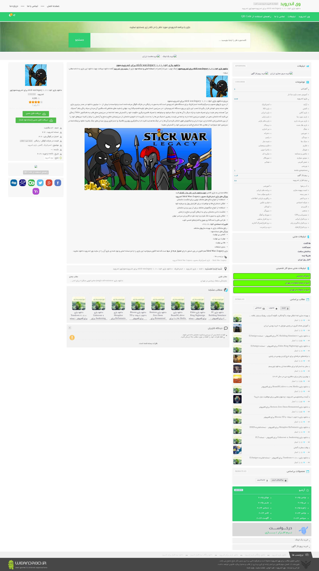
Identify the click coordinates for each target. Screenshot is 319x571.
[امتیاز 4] (38, 102)
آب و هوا (304, 186)
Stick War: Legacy (219, 260)
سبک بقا (304, 141)
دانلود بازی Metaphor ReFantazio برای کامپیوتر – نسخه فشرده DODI (279, 427)
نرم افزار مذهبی (263, 219)
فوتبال (304, 150)
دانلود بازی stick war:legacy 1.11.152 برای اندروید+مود (148, 65)
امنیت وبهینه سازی (300, 190)
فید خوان (270, 568)
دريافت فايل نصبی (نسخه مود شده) (33, 120)
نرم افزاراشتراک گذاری (260, 223)
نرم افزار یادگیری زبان (298, 223)
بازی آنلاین (303, 113)
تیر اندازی (265, 129)
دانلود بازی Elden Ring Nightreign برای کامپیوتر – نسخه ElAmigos (279, 346)
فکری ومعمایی (264, 145)
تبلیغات (291, 16)
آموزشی (304, 89)
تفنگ (305, 129)
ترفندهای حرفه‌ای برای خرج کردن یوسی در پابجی (288, 356)
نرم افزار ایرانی (301, 219)
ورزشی (304, 166)
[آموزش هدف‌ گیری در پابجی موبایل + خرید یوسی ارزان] (237, 332)
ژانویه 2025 (300, 508)
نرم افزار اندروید (300, 180)
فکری (305, 145)
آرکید (305, 104)
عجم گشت (306, 247)
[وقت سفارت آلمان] (237, 454)
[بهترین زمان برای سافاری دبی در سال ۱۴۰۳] (237, 383)
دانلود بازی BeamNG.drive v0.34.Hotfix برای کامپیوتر (284, 387)
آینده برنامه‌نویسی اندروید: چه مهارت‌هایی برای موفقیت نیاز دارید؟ (281, 397)
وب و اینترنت (264, 227)
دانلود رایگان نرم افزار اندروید (201, 555)
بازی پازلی (265, 117)
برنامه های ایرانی (263, 190)
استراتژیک (47, 145)
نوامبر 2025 (300, 498)
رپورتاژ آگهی (302, 175)
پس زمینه (303, 194)
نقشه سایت (260, 568)
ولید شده (250, 568)
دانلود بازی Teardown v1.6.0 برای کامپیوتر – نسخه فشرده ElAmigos (279, 458)
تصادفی (258, 308)
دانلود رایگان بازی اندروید (255, 555)
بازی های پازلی (263, 121)
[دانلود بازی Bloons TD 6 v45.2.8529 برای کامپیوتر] (237, 423)
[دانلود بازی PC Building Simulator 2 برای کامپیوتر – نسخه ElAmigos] (237, 342)
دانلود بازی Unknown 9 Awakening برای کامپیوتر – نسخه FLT (281, 437)
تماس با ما (32, 6)
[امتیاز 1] (30, 102)
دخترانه (266, 133)
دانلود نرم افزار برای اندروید (172, 555)
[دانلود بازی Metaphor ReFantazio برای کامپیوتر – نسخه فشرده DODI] (237, 433)
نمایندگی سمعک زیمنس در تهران (214, 281)
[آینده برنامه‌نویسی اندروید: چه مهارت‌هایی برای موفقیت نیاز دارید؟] (237, 403)
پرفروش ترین (277, 480)
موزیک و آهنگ (264, 215)
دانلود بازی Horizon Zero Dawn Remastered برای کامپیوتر (283, 407)
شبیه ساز (266, 141)
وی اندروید (304, 16)
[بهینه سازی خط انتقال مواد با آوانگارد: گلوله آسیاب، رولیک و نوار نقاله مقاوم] (237, 322)
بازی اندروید (32, 145)
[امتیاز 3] (35, 102)
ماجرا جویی (265, 150)
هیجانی (266, 162)
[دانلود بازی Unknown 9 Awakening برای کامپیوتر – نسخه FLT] (237, 443)
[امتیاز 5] (41, 102)
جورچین (304, 133)
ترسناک (266, 125)
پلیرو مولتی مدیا (263, 194)
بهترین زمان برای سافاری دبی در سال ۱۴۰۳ (290, 377)
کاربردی (304, 207)
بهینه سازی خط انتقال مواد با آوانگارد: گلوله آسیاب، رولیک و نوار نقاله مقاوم (278, 316)
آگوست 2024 (263, 518)
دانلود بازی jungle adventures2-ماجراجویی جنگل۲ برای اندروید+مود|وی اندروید (96, 281)
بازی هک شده (302, 125)
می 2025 (302, 503)
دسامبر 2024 (263, 508)
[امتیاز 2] (33, 102)
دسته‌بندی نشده (300, 170)
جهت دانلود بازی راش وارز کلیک (192, 193)
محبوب (271, 308)
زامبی (267, 137)
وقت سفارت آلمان (301, 448)
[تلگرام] (14, 15)
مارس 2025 (263, 503)
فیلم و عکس (264, 202)
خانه (201, 269)
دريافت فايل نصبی (33, 113)
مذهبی (304, 211)
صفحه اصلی (53, 6)
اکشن (40, 145)
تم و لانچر (303, 198)
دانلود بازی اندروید (279, 555)
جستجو (79, 39)
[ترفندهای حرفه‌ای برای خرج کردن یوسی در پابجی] (237, 362)
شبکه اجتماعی (301, 202)
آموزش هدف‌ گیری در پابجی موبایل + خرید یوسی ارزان (286, 326)
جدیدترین (261, 480)
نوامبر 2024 (300, 513)
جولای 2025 (263, 498)
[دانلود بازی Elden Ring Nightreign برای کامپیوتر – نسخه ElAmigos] (237, 352)
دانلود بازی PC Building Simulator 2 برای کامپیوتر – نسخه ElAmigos (278, 336)
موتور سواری (302, 158)
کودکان (266, 207)
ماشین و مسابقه (301, 154)
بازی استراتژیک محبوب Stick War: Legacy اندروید (191, 260)
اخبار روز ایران (304, 260)
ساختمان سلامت (304, 252)
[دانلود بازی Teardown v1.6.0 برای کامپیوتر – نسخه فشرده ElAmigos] (237, 464)
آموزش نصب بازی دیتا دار (297, 94)
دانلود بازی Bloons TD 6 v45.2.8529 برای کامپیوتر (286, 417)
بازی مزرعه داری (300, 121)
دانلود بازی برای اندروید (228, 555)
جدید (284, 308)
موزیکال (266, 158)
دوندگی (304, 137)
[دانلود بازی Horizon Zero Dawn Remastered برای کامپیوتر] (237, 413)
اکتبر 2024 (264, 513)
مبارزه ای (265, 154)
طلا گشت (307, 243)
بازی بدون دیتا (302, 117)
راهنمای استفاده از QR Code (256, 16)
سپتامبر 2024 (300, 518)
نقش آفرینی (302, 162)
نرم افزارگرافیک (301, 227)
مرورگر (266, 211)
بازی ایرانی (265, 113)
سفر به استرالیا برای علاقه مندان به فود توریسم (288, 366)
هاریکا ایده (306, 256)
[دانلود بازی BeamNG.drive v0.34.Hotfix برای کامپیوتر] (237, 393)
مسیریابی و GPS (301, 215)
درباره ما (14, 6)
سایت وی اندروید (121, 69)
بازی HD (266, 109)
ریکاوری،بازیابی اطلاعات (260, 198)
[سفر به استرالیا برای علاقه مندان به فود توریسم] (237, 372)
